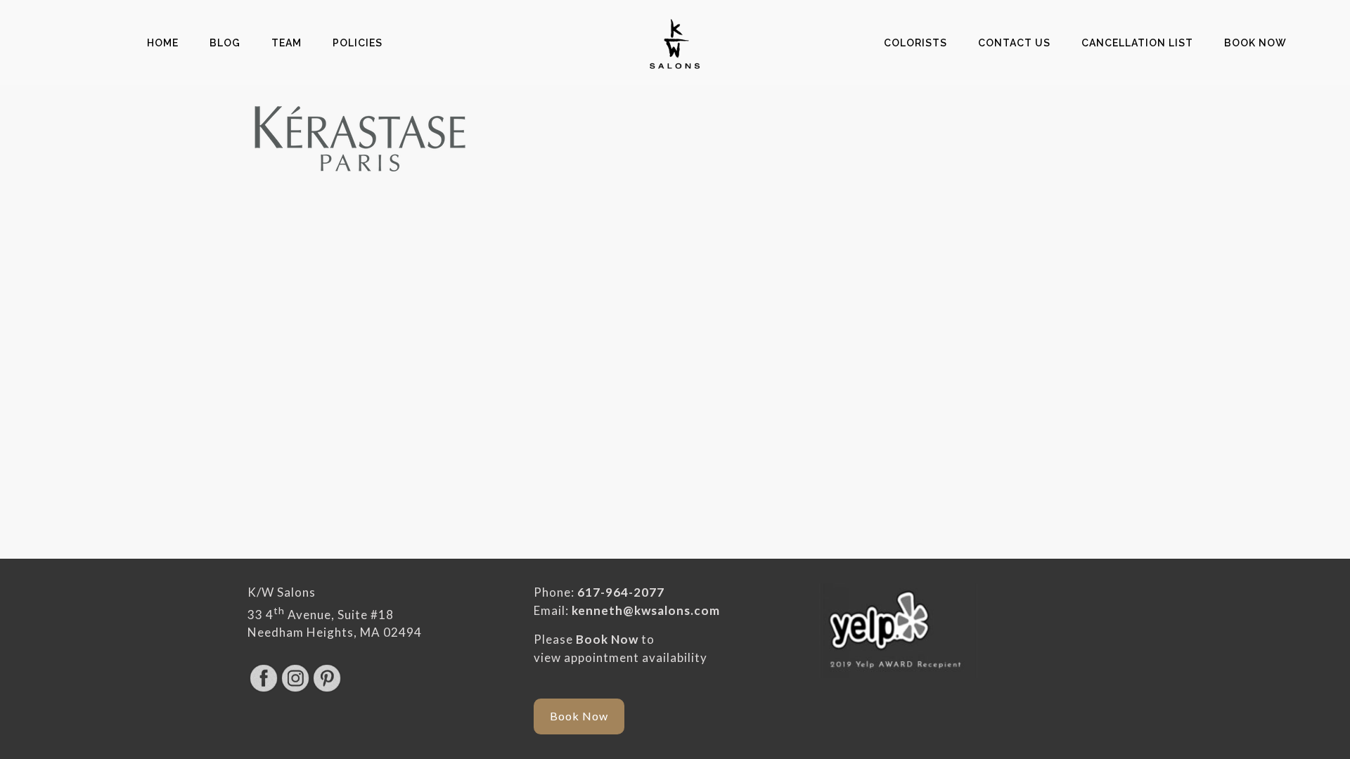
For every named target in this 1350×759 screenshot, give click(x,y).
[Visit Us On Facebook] (263, 689)
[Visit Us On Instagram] (295, 689)
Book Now (607, 639)
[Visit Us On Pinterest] (326, 689)
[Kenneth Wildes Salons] (675, 42)
